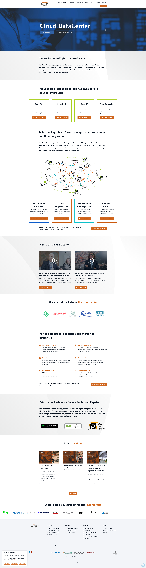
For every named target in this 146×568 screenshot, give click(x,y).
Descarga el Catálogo (62, 218)
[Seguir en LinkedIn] (29, 552)
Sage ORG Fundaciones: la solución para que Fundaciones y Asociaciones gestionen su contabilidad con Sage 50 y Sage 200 (96, 469)
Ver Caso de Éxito (45, 287)
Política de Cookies (17, 559)
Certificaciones (93, 545)
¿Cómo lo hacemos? (84, 218)
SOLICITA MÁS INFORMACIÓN (65, 32)
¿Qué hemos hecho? (107, 218)
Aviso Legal (76, 545)
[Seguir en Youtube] (31, 552)
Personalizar (7, 563)
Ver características (38, 117)
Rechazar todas (14, 563)
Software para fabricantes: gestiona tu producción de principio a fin (47, 467)
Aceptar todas (22, 563)
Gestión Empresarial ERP (51, 471)
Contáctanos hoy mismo (98, 228)
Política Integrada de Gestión (56, 545)
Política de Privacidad (68, 545)
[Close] (26, 551)
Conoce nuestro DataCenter (38, 218)
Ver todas (73, 493)
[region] (14, 558)
